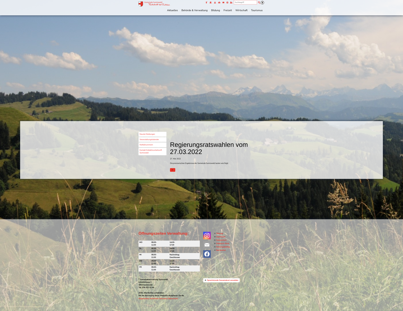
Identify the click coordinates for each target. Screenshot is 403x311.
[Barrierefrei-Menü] (262, 2)
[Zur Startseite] (154, 4)
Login (231, 2)
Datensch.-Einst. (223, 243)
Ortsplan (219, 2)
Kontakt (223, 2)
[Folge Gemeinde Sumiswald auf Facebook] (207, 254)
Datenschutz (221, 240)
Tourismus (257, 10)
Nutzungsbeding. (223, 247)
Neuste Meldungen (147, 134)
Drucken (227, 2)
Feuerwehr (206, 2)
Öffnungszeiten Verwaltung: (163, 233)
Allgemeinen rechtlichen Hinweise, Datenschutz (158, 298)
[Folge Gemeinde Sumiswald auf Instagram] (207, 235)
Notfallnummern (146, 145)
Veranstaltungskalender (149, 139)
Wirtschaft (241, 10)
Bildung (215, 10)
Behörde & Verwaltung (194, 10)
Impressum (220, 237)
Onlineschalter (215, 2)
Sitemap (219, 233)
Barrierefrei (221, 250)
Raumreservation (210, 2)
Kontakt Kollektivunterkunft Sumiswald (151, 151)
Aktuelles (172, 10)
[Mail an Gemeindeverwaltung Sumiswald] (207, 245)
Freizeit (228, 10)
